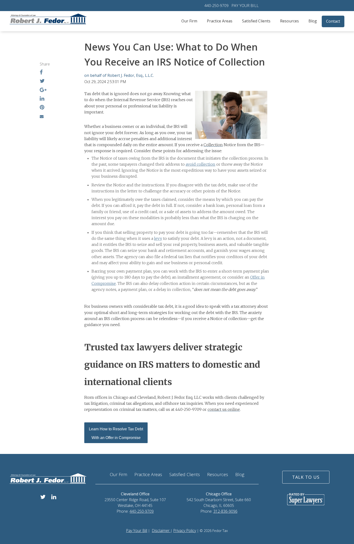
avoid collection (200, 164)
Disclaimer (161, 530)
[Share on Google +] (43, 90)
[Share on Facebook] (41, 72)
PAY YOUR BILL (245, 5)
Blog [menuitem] (312, 21)
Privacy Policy (184, 530)
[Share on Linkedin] (42, 99)
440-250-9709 (216, 5)
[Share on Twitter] (42, 81)
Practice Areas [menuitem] (219, 21)
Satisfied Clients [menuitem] (256, 21)
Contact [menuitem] (333, 21)
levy (158, 238)
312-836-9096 (225, 511)
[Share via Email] (42, 116)
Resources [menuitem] (289, 21)
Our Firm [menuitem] (189, 21)
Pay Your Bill (136, 530)
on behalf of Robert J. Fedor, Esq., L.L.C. (119, 75)
